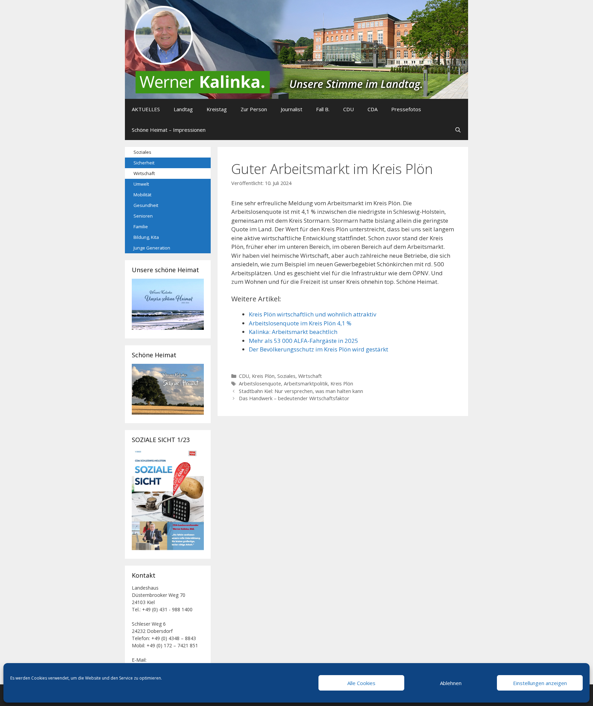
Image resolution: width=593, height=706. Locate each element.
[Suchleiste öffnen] (458, 129)
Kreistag (217, 109)
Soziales (286, 376)
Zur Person (254, 109)
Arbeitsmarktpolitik (306, 383)
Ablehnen (451, 683)
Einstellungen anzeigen (540, 683)
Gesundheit (145, 205)
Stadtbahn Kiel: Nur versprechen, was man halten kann (301, 391)
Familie (140, 226)
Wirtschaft (310, 376)
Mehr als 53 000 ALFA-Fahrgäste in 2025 (303, 341)
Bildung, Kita (146, 237)
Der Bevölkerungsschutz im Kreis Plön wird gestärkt (318, 349)
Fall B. (322, 109)
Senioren (143, 216)
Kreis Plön (263, 376)
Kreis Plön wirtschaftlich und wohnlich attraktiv (312, 314)
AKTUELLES (146, 109)
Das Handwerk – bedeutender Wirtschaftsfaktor (294, 398)
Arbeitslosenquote (260, 383)
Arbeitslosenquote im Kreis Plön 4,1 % (300, 323)
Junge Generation (151, 248)
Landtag (183, 109)
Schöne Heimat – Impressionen (169, 129)
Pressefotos (406, 109)
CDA (372, 109)
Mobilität (142, 195)
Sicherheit (143, 163)
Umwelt (141, 184)
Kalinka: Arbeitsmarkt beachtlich (293, 332)
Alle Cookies (361, 683)
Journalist (291, 109)
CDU (348, 109)
